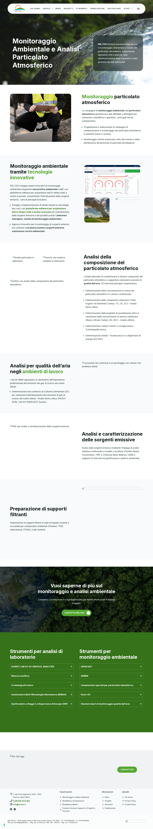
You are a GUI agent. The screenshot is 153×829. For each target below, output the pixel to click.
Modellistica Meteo (70, 804)
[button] (42, 667)
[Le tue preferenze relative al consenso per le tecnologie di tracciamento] (4, 825)
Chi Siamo (35, 8)
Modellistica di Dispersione (74, 801)
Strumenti (81, 8)
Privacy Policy (130, 801)
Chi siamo (129, 797)
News (58, 8)
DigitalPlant (114, 8)
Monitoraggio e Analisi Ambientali (76, 797)
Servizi (46, 8)
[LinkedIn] (11, 809)
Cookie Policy (130, 804)
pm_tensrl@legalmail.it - (20, 822)
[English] (138, 8)
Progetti (68, 8)
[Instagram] (15, 809)
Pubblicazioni (97, 8)
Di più (127, 8)
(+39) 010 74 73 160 (21, 801)
